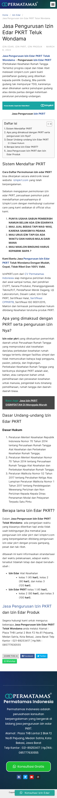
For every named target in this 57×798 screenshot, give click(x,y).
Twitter (42, 656)
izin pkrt (20, 46)
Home (5, 15)
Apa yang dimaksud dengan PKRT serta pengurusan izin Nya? (28, 134)
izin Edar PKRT (42, 60)
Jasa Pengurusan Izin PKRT (27, 606)
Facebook (28, 656)
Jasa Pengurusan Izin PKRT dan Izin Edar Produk (26, 152)
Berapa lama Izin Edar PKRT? (22, 146)
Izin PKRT (39, 113)
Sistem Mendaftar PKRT (19, 128)
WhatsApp (10, 661)
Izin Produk (35, 46)
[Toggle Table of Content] (47, 124)
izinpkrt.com (20, 180)
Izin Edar (16, 15)
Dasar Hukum (17, 143)
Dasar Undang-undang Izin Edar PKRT (28, 139)
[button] (52, 4)
